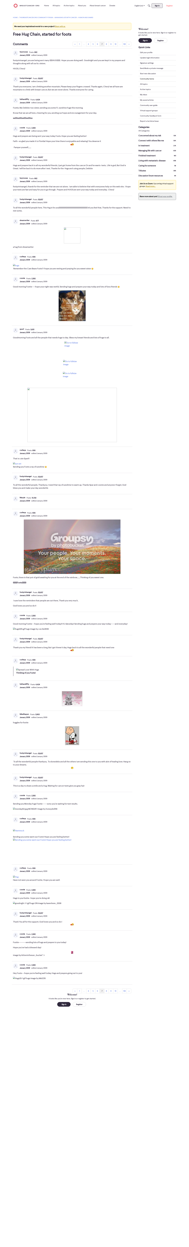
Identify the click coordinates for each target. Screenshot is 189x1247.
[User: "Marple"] (15, 498)
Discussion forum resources (157, 175)
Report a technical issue (149, 121)
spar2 (22, 329)
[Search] (149, 5)
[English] (26, 6)
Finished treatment (157, 155)
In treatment (157, 145)
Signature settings (147, 63)
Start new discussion (148, 73)
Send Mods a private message (151, 68)
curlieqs (23, 256)
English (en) (139, 5)
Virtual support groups (149, 110)
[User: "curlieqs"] (15, 257)
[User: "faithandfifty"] (15, 100)
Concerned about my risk (157, 135)
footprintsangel (26, 78)
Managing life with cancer (157, 150)
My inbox (143, 95)
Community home (147, 79)
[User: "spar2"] (15, 330)
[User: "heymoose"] (15, 53)
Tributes (157, 170)
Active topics (145, 89)
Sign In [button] (64, 1004)
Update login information (149, 58)
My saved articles (147, 100)
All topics (143, 84)
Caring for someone (157, 165)
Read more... (151, 186)
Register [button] (79, 1004)
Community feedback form (150, 116)
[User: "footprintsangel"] (15, 79)
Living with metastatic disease (157, 160)
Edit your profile (146, 52)
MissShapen (24, 714)
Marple (22, 497)
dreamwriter (25, 220)
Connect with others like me (157, 140)
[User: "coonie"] (15, 128)
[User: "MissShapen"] (15, 715)
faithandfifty (24, 99)
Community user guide (148, 105)
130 (124, 44)
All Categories (144, 131)
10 (115, 44)
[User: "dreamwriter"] (15, 221)
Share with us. (60, 26)
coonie (22, 127)
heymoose (24, 52)
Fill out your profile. (164, 196)
